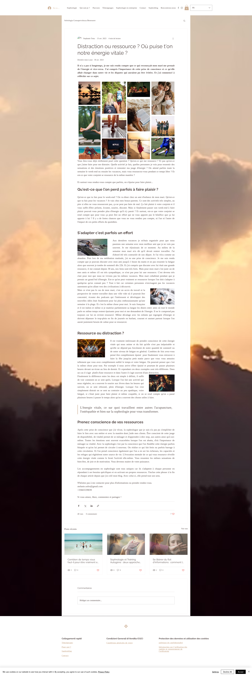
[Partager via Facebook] (78, 506)
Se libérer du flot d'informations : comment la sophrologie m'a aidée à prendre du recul (168, 561)
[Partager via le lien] (98, 506)
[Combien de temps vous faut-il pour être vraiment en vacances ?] (83, 544)
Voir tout (184, 529)
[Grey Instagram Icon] (181, 8)
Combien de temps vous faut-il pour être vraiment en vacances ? (83, 561)
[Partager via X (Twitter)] (85, 506)
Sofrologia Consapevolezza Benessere (80, 20)
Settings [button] (215, 671)
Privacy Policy (103, 671)
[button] (186, 7)
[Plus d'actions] (173, 38)
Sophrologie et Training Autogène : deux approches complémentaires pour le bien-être (125, 561)
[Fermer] (248, 672)
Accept (240, 671)
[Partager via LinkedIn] (91, 506)
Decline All (227, 671)
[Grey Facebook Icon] (178, 8)
